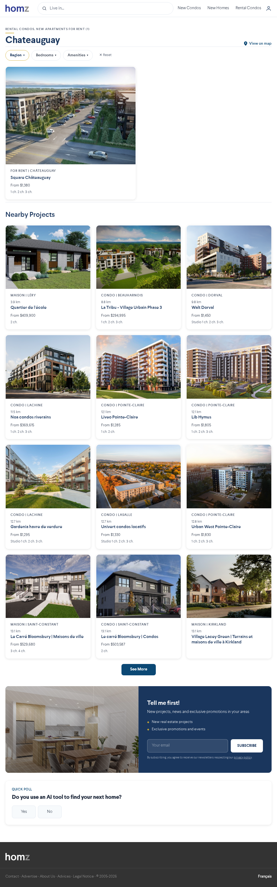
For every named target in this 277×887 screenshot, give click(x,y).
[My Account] (269, 8)
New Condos (189, 8)
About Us (47, 876)
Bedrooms (46, 55)
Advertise (29, 876)
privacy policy (243, 757)
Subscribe (246, 746)
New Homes (218, 8)
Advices (64, 876)
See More (138, 669)
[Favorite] (127, 75)
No (49, 812)
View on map (260, 43)
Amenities (78, 55)
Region (17, 55)
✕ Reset (105, 55)
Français (265, 876)
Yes (24, 812)
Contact (12, 876)
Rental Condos (248, 8)
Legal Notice (83, 876)
